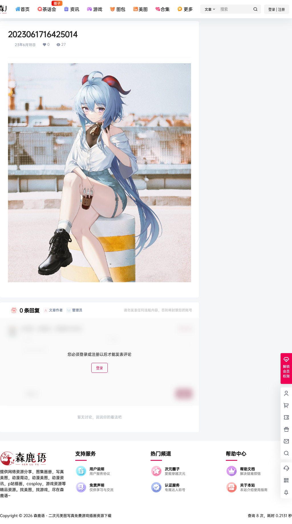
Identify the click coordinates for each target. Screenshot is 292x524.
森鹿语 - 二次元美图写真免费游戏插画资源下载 (72, 515)
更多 (188, 9)
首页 (25, 9)
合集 (165, 9)
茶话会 (49, 6)
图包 (120, 9)
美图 (143, 9)
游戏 (97, 9)
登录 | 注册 (276, 9)
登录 (99, 368)
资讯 (74, 9)
